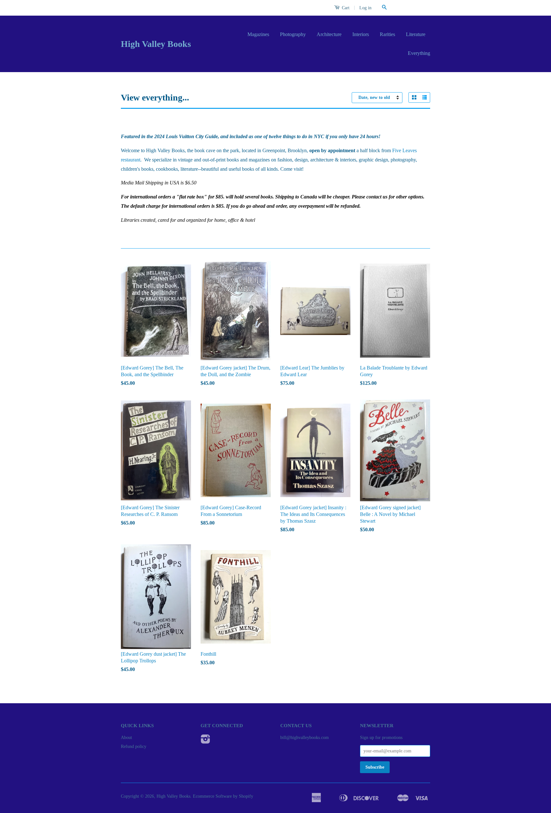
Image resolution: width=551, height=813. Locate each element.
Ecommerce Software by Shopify (223, 796)
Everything (419, 53)
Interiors (360, 34)
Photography (293, 34)
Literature (415, 34)
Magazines (258, 34)
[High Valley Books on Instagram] (205, 741)
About (126, 737)
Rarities (387, 34)
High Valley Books (156, 44)
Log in (365, 7)
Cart (345, 7)
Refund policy (133, 746)
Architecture (329, 34)
